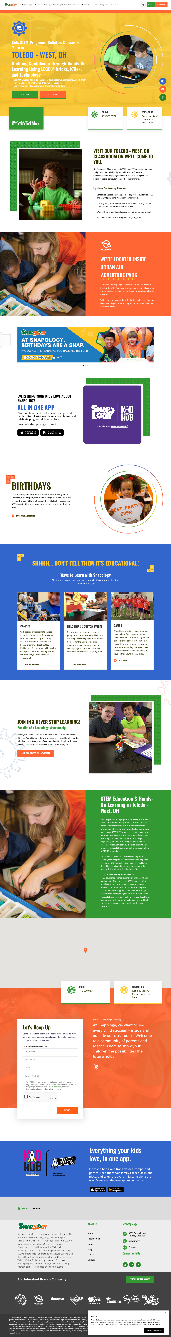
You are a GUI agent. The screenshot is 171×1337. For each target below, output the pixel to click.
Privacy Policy (56, 1087)
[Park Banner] (85, 344)
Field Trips (76, 5)
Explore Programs (32, 664)
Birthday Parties (50, 5)
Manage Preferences (153, 1330)
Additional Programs (99, 5)
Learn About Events (79, 664)
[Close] (165, 1312)
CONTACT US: (147, 112)
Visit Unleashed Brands (140, 1279)
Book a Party (162, 4)
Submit (67, 1110)
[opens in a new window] (162, 81)
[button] (85, 950)
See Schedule (53, 94)
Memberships (86, 5)
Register (151, 4)
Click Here (98, 1189)
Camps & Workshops (64, 5)
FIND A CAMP (124, 660)
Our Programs (25, 94)
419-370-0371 (109, 116)
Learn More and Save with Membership (35, 753)
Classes (37, 5)
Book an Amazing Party (25, 515)
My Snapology (27, 5)
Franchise (114, 5)
